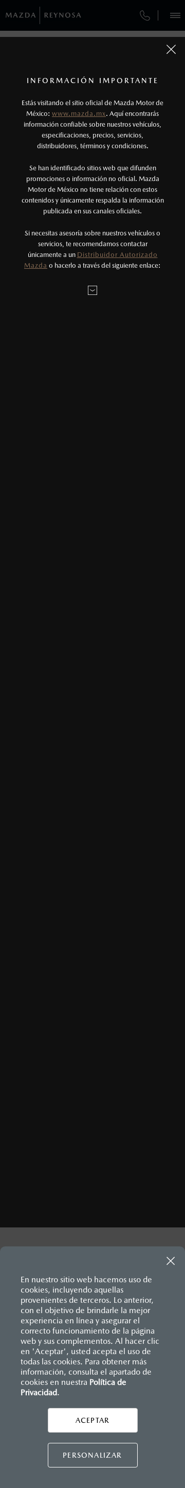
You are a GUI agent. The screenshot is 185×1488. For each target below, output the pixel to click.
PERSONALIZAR (92, 1455)
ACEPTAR (92, 1420)
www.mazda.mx (79, 113)
